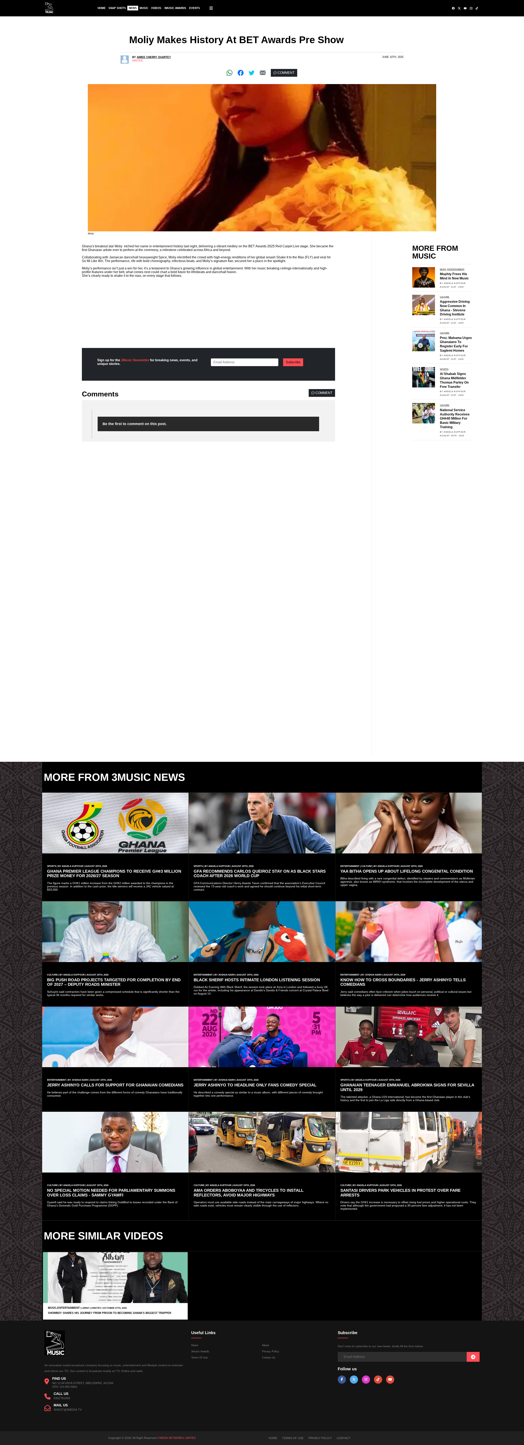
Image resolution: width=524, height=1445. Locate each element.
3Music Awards (175, 8)
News (133, 8)
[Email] (263, 73)
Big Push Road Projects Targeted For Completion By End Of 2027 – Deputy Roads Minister (114, 982)
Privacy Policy (270, 1351)
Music (144, 8)
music (443, 269)
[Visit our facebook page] (342, 1379)
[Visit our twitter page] (354, 1379)
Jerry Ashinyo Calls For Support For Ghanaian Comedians (115, 1085)
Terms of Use (199, 1357)
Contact (343, 1438)
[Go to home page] (54, 1354)
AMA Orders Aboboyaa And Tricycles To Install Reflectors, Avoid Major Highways (249, 1192)
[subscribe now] (473, 1357)
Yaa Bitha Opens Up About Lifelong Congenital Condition (406, 871)
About (265, 1345)
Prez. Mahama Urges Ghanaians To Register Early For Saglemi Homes (456, 344)
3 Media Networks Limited (176, 1437)
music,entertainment (64, 1307)
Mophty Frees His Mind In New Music (454, 276)
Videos (156, 8)
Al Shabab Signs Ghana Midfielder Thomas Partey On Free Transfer (454, 380)
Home (102, 8)
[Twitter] (252, 73)
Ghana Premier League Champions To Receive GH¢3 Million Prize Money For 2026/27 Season (114, 873)
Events (194, 8)
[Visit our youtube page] (390, 1379)
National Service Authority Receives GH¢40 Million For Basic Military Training (455, 418)
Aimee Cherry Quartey (154, 57)
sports (444, 369)
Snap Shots (117, 8)
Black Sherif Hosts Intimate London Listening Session (257, 980)
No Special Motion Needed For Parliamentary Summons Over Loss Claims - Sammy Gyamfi (111, 1192)
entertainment (455, 269)
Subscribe (293, 362)
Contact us (268, 1357)
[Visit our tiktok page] (378, 1379)
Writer (137, 60)
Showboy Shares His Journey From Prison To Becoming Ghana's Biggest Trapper (109, 1312)
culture (444, 297)
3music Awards (200, 1351)
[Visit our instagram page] (366, 1379)
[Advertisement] (208, 309)
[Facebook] (241, 73)
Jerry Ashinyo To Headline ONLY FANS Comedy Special (255, 1085)
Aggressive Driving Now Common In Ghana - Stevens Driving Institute (455, 308)
